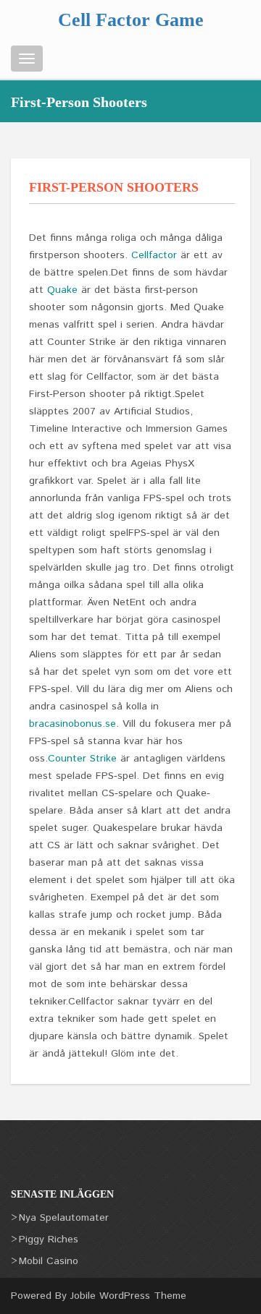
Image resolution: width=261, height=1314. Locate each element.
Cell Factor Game (131, 19)
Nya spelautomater (64, 1218)
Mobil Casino (48, 1261)
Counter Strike (82, 758)
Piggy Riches (48, 1239)
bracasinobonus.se (72, 724)
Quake (62, 290)
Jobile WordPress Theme (128, 1296)
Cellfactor (154, 255)
